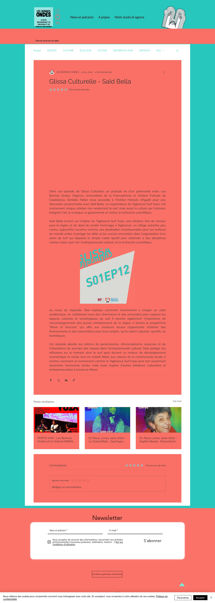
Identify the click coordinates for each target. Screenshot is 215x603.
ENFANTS (144, 50)
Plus (158, 50)
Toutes (37, 50)
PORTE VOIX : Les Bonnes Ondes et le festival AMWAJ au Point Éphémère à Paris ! (55, 439)
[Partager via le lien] (73, 380)
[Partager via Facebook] (50, 380)
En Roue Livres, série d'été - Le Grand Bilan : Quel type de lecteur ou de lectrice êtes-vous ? (107, 439)
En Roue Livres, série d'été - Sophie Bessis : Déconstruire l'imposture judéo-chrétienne (158, 439)
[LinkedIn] (57, 22)
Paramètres (183, 597)
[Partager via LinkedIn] (66, 380)
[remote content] (107, 141)
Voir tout (177, 401)
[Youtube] (57, 17)
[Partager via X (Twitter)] (58, 380)
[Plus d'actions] (164, 72)
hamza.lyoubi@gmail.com (88, 584)
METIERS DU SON (123, 50)
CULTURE (68, 50)
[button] (177, 50)
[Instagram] (57, 11)
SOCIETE (52, 50)
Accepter (200, 597)
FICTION (102, 50)
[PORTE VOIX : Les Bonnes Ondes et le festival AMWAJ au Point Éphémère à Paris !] (56, 420)
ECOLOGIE (85, 50)
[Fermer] (211, 597)
